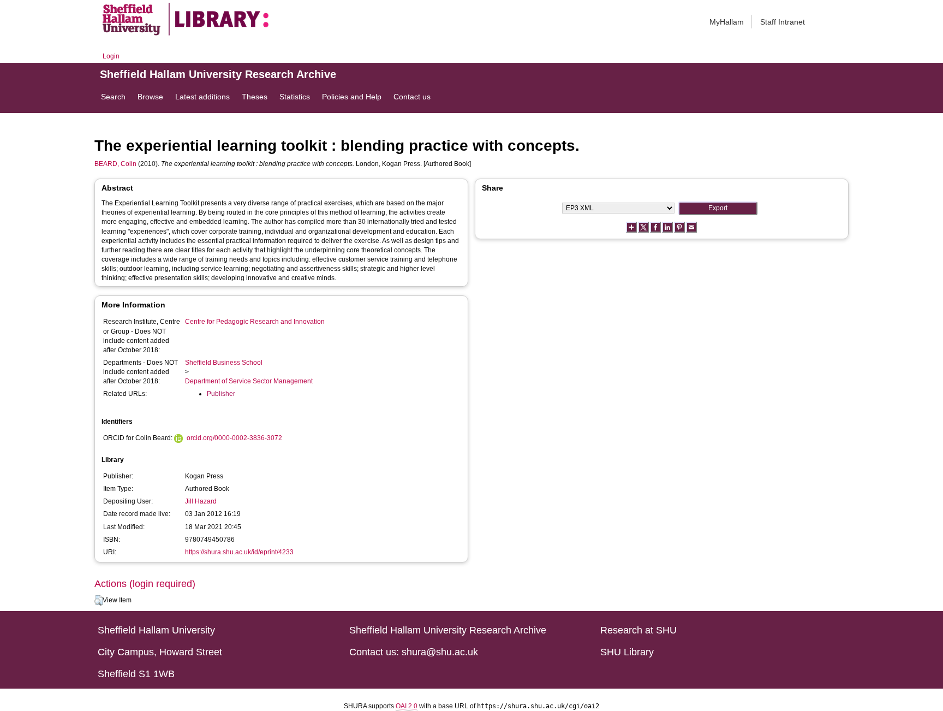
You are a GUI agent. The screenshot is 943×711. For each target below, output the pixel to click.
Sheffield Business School (223, 362)
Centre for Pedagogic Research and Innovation (255, 321)
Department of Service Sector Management (249, 381)
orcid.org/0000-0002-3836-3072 (234, 438)
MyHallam (726, 21)
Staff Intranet (782, 21)
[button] (98, 600)
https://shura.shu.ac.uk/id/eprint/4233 (239, 552)
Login (111, 56)
